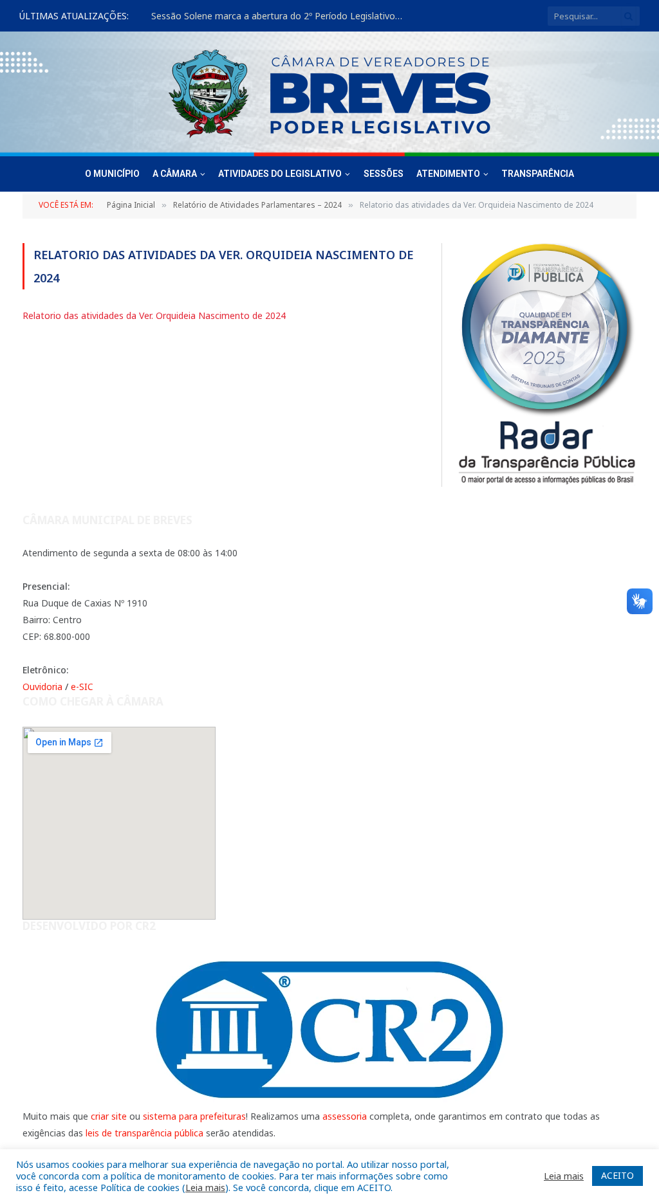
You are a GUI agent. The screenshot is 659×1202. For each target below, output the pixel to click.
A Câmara (175, 173)
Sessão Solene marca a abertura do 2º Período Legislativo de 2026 (280, 16)
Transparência (537, 173)
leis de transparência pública (144, 1133)
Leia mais (205, 1187)
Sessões (384, 173)
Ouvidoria (42, 686)
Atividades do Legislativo (280, 173)
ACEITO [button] (617, 1175)
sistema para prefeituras (194, 1116)
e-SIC (82, 686)
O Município (112, 173)
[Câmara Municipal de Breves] (329, 94)
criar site (109, 1116)
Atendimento (448, 173)
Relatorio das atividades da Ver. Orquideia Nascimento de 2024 (154, 315)
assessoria (344, 1116)
